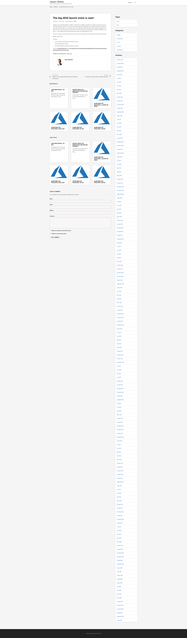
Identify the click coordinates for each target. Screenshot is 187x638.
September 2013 (120, 399)
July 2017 (119, 246)
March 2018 (119, 216)
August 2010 (119, 523)
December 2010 (120, 511)
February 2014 (120, 381)
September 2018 (120, 194)
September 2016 (120, 283)
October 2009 (120, 560)
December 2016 (120, 272)
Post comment (55, 237)
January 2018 (120, 224)
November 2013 (120, 392)
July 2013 (119, 403)
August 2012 (119, 440)
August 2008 (119, 582)
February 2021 (120, 97)
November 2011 (120, 474)
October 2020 (120, 108)
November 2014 (120, 354)
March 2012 (119, 459)
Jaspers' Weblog (56, 2)
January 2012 (120, 467)
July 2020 (119, 119)
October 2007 (120, 612)
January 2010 (120, 549)
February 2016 (120, 306)
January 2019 (120, 183)
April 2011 (119, 496)
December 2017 (120, 227)
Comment (52, 216)
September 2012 (120, 437)
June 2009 (119, 571)
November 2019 (120, 145)
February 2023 (120, 59)
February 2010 (120, 545)
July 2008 (119, 586)
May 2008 (119, 590)
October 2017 (120, 235)
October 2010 (120, 515)
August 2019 (119, 156)
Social (118, 42)
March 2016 (119, 302)
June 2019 (119, 164)
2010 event (69, 53)
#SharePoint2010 (62, 53)
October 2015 (120, 321)
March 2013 (119, 414)
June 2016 (119, 291)
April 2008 (119, 594)
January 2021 (120, 100)
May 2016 (119, 295)
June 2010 (119, 530)
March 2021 (119, 93)
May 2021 (119, 85)
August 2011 (119, 485)
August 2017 (119, 242)
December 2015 (120, 313)
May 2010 (119, 534)
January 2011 (119, 508)
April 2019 (119, 171)
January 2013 (120, 422)
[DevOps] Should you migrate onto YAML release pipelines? (80, 91)
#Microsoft (56, 53)
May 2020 (119, 126)
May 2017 (119, 254)
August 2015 (119, 328)
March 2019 (119, 175)
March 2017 (119, 261)
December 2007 (120, 605)
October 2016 (120, 280)
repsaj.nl (130, 2)
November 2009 (120, 556)
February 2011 (120, 504)
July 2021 (119, 78)
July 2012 (119, 444)
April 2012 (119, 455)
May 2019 (119, 168)
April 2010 (119, 538)
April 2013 (119, 411)
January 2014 (120, 384)
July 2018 (119, 201)
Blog (118, 25)
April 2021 (119, 89)
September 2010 (120, 519)
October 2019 (120, 149)
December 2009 (120, 553)
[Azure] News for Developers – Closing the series (101, 105)
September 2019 (120, 153)
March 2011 (119, 500)
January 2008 (120, 601)
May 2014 (119, 373)
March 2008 (119, 597)
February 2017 (120, 265)
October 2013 (120, 396)
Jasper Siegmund (69, 59)
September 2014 (120, 362)
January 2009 (120, 575)
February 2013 (120, 418)
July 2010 (119, 526)
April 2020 (119, 130)
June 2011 (119, 493)
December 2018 (120, 186)
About (118, 21)
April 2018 (119, 212)
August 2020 (119, 115)
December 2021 (120, 63)
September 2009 (120, 564)
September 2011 (120, 482)
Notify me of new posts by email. (59, 233)
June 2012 (119, 448)
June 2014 (119, 369)
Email (51, 204)
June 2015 (119, 336)
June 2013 (119, 407)
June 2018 (119, 205)
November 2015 (120, 317)
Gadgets (118, 34)
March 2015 (119, 347)
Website (51, 210)
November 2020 (120, 104)
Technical (55, 21)
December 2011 (120, 470)
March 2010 (119, 541)
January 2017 (120, 269)
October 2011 (119, 478)
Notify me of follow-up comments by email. (61, 230)
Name (51, 198)
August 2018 (119, 198)
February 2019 (120, 179)
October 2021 (120, 67)
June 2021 (119, 82)
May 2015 (119, 340)
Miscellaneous (120, 38)
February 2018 (120, 220)
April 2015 (119, 343)
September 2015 (120, 325)
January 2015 (120, 351)
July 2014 (119, 366)
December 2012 (120, 425)
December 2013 (120, 388)
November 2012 (120, 429)
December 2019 (120, 141)
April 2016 (119, 298)
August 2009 (119, 568)
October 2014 (120, 358)
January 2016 (120, 310)
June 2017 (119, 250)
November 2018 (120, 190)
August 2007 (119, 620)
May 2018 (119, 209)
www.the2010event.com (63, 48)
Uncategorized (120, 49)
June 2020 (119, 123)
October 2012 (120, 433)
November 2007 (120, 609)
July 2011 (119, 489)
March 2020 (119, 134)
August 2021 (119, 74)
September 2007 (120, 616)
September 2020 (120, 112)
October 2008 (120, 579)
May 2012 (119, 452)
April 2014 (119, 377)
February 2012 (120, 463)
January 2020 (120, 138)
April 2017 (119, 257)
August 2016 (119, 287)
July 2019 (119, 160)
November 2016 (120, 276)
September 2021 (120, 70)
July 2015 (119, 332)
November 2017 (120, 231)
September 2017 (120, 239)
